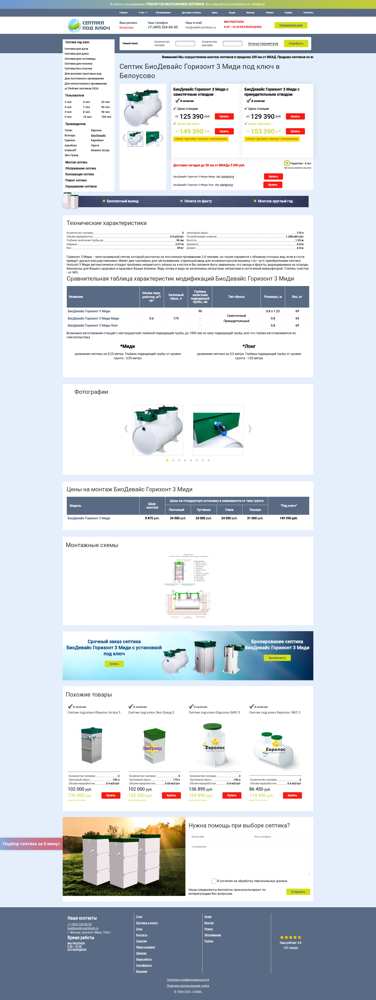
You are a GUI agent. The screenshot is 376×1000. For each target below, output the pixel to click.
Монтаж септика (76, 162)
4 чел (68, 111)
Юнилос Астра (100, 150)
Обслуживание (163, 12)
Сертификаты (144, 965)
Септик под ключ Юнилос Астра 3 (94, 712)
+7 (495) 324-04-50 (163, 27)
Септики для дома (77, 53)
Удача (95, 145)
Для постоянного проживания (84, 78)
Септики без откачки (78, 68)
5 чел (68, 116)
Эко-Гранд (71, 155)
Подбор (288, 12)
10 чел (87, 116)
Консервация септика (79, 174)
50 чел (105, 111)
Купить (224, 116)
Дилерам (141, 953)
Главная (123, 12)
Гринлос (70, 140)
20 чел (105, 102)
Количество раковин (209, 43)
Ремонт (269, 12)
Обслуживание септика (80, 168)
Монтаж (250, 12)
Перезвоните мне (291, 25)
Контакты (308, 12)
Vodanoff (70, 150)
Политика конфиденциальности (188, 980)
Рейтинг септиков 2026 (83, 88)
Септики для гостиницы (80, 58)
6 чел (86, 102)
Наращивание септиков (81, 186)
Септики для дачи (76, 48)
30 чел (105, 107)
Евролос (96, 130)
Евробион (97, 140)
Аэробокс (71, 145)
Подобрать (296, 43)
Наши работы (144, 959)
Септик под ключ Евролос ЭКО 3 (274, 712)
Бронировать (277, 657)
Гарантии (141, 941)
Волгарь (70, 135)
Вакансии (141, 971)
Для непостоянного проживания (86, 83)
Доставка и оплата (191, 12)
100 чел (106, 116)
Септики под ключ (77, 42)
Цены (215, 12)
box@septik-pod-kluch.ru (201, 27)
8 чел (86, 111)
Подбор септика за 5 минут (31, 843)
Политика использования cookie (188, 986)
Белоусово (126, 27)
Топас (68, 130)
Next (161, 138)
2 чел (68, 102)
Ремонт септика (76, 180)
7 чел (86, 107)
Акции (232, 12)
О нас (139, 916)
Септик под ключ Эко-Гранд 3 (151, 712)
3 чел (68, 107)
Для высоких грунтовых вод (83, 73)
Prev (124, 138)
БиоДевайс (98, 135)
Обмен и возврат (145, 947)
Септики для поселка (78, 63)
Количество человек (162, 43)
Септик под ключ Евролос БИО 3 (214, 712)
